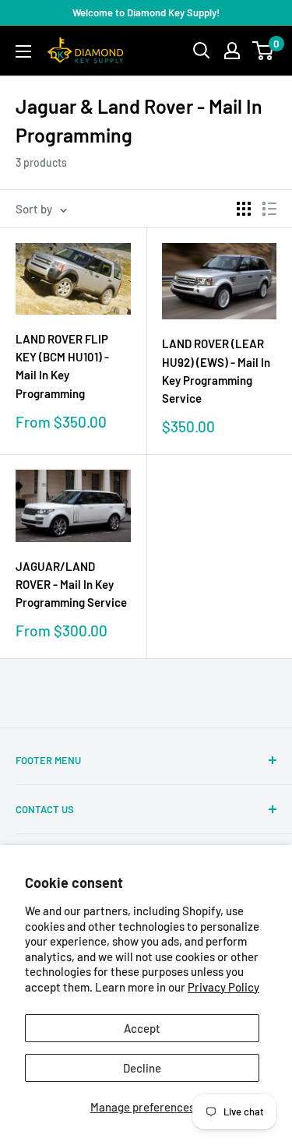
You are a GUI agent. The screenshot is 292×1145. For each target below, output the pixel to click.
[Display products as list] (269, 209)
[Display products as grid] (244, 209)
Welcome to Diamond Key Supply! (146, 12)
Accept (142, 1028)
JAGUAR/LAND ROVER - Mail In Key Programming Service (71, 584)
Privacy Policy (223, 987)
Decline (142, 1068)
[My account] (232, 50)
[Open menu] (23, 51)
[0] (263, 50)
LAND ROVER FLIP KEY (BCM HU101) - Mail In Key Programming (62, 366)
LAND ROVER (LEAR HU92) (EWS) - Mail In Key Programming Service (216, 370)
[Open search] (201, 50)
